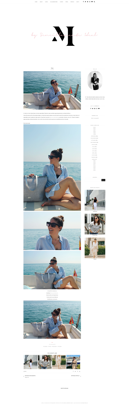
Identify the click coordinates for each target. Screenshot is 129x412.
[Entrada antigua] (70, 376)
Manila (95, 259)
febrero (94, 157)
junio (93, 148)
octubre (93, 140)
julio (93, 146)
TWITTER (49, 346)
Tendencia (95, 211)
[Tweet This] (75, 371)
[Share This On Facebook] (73, 371)
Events (61, 1)
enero (93, 159)
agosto (93, 144)
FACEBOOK (45, 346)
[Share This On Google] (80, 371)
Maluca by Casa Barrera (54, 117)
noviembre (93, 138)
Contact (72, 1)
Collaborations (53, 1)
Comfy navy (95, 235)
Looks (46, 1)
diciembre (93, 136)
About (41, 1)
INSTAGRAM (54, 346)
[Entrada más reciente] (36, 376)
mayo (93, 150)
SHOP (77, 1)
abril (93, 153)
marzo (93, 155)
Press (67, 1)
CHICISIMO (59, 346)
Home (36, 1)
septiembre (93, 142)
